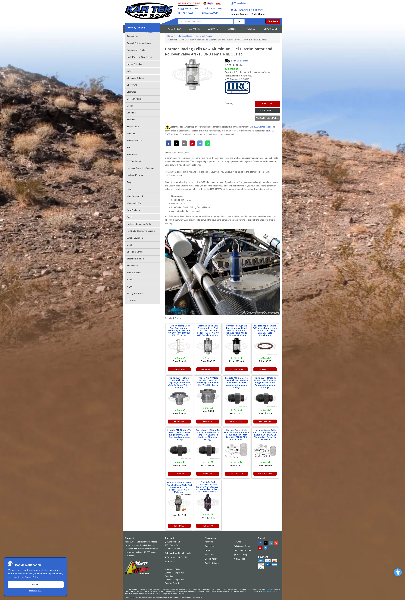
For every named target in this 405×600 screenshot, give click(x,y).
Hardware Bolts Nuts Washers (140, 168)
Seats (129, 245)
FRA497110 (208, 421)
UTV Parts (132, 300)
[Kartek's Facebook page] (260, 543)
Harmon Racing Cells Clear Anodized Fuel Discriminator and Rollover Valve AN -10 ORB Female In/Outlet (208, 330)
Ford (129, 147)
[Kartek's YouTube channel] (260, 548)
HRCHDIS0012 (236, 369)
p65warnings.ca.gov (262, 127)
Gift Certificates (134, 161)
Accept (36, 584)
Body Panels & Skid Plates (139, 57)
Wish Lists (209, 555)
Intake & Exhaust (135, 175)
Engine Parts (133, 126)
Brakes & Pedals (134, 64)
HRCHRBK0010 (236, 473)
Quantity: (229, 103)
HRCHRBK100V (265, 473)
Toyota (130, 286)
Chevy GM (132, 85)
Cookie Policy (31, 577)
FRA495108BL (208, 473)
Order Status (258, 14)
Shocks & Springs (135, 252)
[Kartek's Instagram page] (271, 543)
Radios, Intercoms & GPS (139, 224)
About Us (209, 542)
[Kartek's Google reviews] (276, 543)
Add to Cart (267, 103)
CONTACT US (213, 28)
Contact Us (209, 546)
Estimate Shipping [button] (239, 61)
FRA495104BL (265, 421)
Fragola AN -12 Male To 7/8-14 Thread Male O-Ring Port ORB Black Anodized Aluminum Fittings (208, 435)
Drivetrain (131, 113)
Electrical (131, 120)
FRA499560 (179, 421)
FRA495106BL (179, 473)
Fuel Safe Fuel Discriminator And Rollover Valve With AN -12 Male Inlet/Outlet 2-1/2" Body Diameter (207, 487)
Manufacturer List (135, 196)
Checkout (273, 21)
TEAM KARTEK (193, 28)
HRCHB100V (179, 369)
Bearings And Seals (136, 50)
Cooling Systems (135, 99)
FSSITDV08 (179, 525)
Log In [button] (234, 14)
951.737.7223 (185, 12)
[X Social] (266, 543)
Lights (129, 189)
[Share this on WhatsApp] (207, 143)
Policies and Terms (242, 546)
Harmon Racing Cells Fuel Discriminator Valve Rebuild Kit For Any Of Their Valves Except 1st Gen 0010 (265, 435)
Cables (130, 71)
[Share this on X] (176, 143)
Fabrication (132, 133)
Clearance (131, 92)
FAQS (207, 550)
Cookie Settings (211, 563)
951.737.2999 (210, 12)
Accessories (132, 36)
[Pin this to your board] (192, 143)
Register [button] (244, 14)
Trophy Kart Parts (135, 293)
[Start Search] (239, 21)
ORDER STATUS (270, 28)
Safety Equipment (135, 238)
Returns (237, 542)
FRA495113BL (236, 421)
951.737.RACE (184, 553)
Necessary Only (35, 590)
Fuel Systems (133, 154)
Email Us (171, 561)
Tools (129, 279)
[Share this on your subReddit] (199, 143)
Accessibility (242, 555)
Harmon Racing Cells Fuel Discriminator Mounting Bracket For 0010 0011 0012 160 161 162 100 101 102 (179, 330)
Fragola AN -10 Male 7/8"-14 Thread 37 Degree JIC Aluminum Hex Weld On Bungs (207, 381)
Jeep (129, 182)
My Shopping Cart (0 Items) (248, 10)
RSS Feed (240, 559)
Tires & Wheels (134, 272)
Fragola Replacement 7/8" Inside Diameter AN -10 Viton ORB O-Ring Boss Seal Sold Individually (265, 330)
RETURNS (251, 28)
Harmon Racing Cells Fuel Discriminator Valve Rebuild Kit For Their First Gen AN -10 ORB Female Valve (236, 435)
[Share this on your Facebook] (168, 143)
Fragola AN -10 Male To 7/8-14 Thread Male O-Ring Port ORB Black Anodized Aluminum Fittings (179, 435)
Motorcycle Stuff (134, 203)
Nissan (130, 217)
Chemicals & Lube (135, 78)
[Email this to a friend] (184, 143)
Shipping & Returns (242, 550)
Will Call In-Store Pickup (267, 118)
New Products (133, 210)
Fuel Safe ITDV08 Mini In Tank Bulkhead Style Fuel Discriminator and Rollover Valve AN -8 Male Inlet (179, 487)
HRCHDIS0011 (207, 369)
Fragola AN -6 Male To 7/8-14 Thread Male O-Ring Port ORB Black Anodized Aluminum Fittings (236, 382)
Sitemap (159, 597)
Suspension (132, 266)
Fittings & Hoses (134, 140)
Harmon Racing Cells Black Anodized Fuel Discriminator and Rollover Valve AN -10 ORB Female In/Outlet (236, 330)
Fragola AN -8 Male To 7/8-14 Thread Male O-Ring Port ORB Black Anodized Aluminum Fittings (265, 382)
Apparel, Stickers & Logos (139, 43)
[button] (398, 572)
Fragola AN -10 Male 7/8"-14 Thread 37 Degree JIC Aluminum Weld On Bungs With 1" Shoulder (179, 382)
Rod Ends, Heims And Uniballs (141, 231)
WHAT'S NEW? (174, 28)
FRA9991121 (265, 369)
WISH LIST (232, 28)
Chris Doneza (197, 597)
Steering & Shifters (135, 259)
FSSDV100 (208, 525)
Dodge (130, 106)
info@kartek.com (269, 591)
